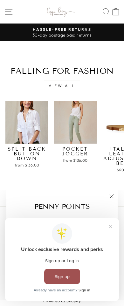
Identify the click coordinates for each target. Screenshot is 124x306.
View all (62, 85)
